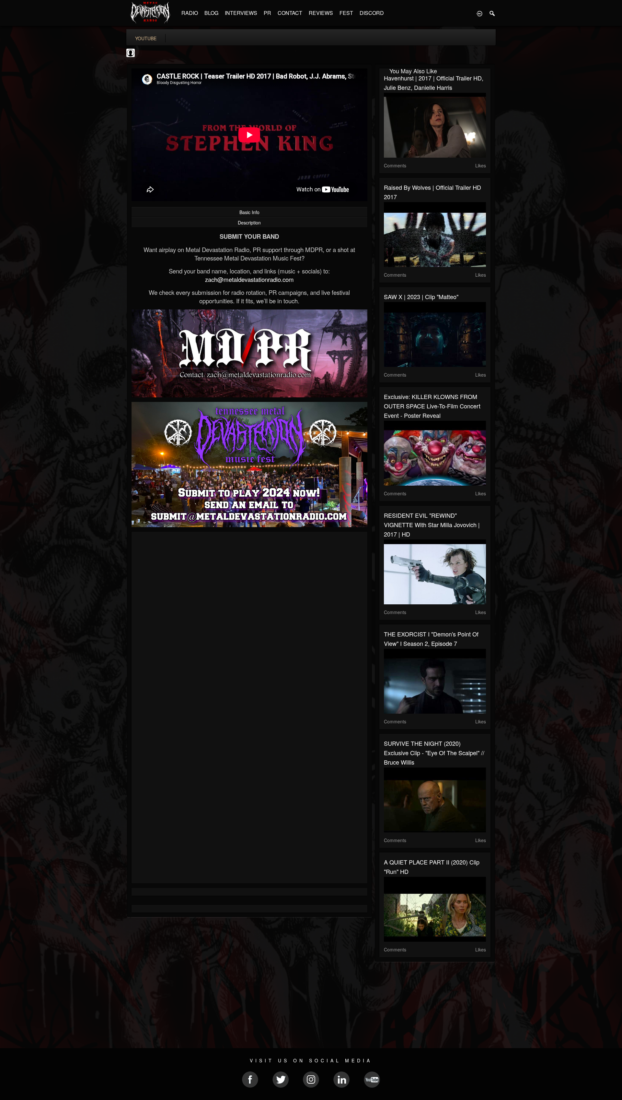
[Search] (492, 13)
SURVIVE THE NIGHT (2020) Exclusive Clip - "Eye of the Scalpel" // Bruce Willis (434, 752)
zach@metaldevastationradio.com (249, 279)
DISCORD (372, 13)
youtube (145, 38)
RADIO (189, 13)
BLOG (211, 13)
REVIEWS (321, 13)
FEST (346, 13)
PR (267, 13)
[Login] (479, 13)
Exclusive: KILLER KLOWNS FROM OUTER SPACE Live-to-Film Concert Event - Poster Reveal (432, 405)
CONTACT (290, 13)
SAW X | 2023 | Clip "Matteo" (421, 296)
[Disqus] (249, 623)
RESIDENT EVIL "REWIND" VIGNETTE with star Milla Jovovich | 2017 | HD (432, 524)
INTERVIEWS (241, 13)
